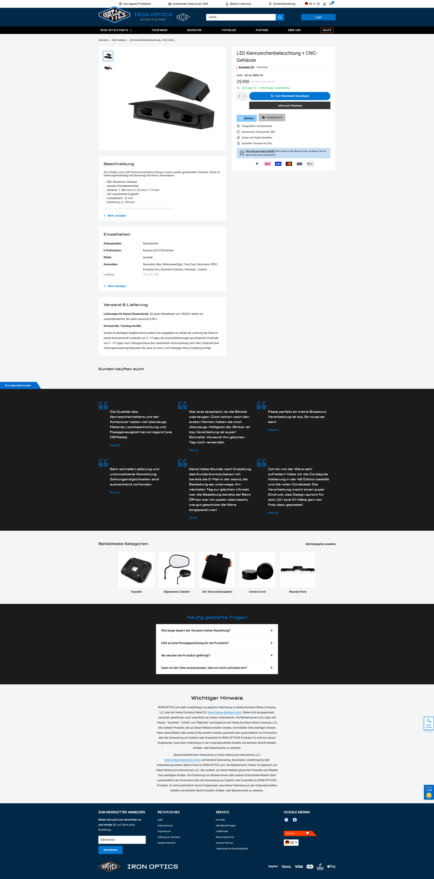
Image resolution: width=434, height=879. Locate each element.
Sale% (327, 30)
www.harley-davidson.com (224, 712)
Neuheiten (194, 30)
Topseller (228, 30)
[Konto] (324, 4)
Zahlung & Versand (169, 837)
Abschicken (110, 850)
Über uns (294, 30)
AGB (160, 819)
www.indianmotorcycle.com (182, 760)
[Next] (222, 99)
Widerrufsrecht (166, 843)
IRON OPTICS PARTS (114, 30)
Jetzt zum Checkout (290, 105)
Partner (262, 30)
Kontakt (220, 819)
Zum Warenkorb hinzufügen (292, 96)
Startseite (103, 40)
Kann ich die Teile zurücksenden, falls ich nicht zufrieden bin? (204, 668)
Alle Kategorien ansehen (321, 544)
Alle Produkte (119, 40)
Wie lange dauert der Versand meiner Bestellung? (195, 630)
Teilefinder (159, 30)
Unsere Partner (224, 843)
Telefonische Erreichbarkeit (232, 848)
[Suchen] (280, 17)
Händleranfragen (226, 825)
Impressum (164, 831)
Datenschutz (165, 825)
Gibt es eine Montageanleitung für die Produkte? (195, 643)
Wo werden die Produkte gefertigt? (185, 655)
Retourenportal (225, 837)
